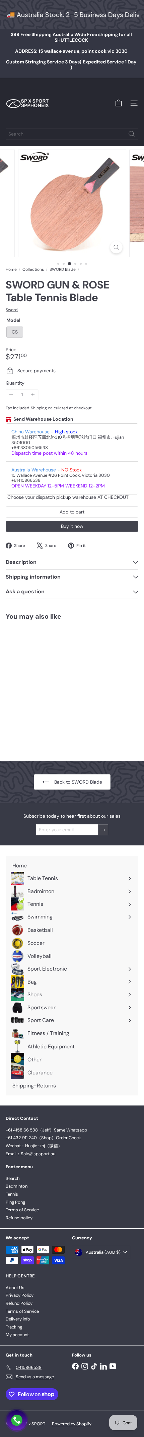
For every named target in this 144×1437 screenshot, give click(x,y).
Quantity (15, 383)
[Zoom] (116, 247)
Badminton (16, 1186)
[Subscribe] (103, 829)
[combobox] (72, 134)
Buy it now (72, 526)
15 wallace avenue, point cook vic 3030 (71, 51)
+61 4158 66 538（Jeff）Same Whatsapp (46, 1130)
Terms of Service (22, 1210)
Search (12, 1178)
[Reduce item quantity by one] (11, 394)
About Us (15, 1287)
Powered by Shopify (71, 1424)
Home (11, 269)
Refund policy (19, 1218)
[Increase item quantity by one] (33, 394)
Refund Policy (19, 1303)
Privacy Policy (19, 1295)
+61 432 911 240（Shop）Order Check (43, 1138)
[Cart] (118, 103)
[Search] (131, 134)
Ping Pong (15, 1202)
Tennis (12, 1194)
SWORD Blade (63, 269)
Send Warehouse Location (43, 419)
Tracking (14, 1327)
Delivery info (18, 1319)
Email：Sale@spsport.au (30, 1154)
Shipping (39, 408)
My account (17, 1335)
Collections (33, 269)
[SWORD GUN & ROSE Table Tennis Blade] (47, 686)
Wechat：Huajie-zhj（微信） (34, 1146)
